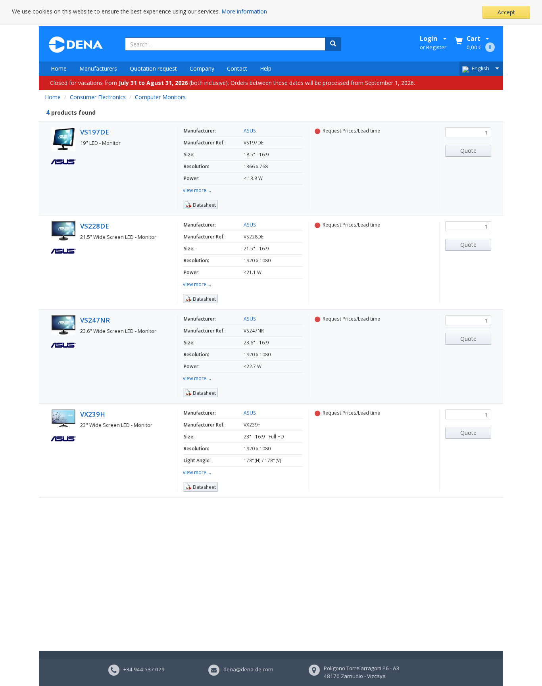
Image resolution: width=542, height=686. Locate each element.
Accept (506, 12)
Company (202, 68)
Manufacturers (98, 68)
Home (59, 68)
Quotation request (153, 68)
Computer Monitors (160, 97)
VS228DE (94, 226)
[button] (200, 204)
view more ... (197, 190)
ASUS (250, 130)
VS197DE (94, 131)
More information (244, 11)
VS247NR (95, 320)
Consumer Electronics (98, 97)
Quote (468, 150)
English (480, 68)
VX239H (92, 414)
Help (265, 68)
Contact (237, 68)
